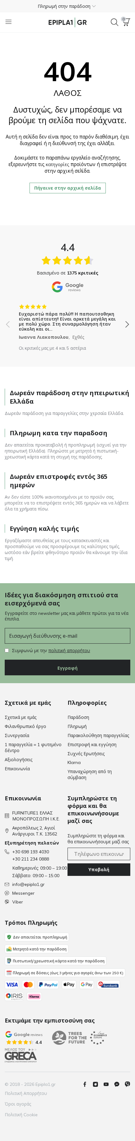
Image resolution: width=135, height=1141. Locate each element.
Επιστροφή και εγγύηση (92, 744)
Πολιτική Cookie (21, 1114)
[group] (67, 320)
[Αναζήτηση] (115, 22)
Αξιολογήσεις (18, 759)
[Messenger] (119, 1084)
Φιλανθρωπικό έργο (25, 726)
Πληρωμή (77, 726)
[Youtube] (108, 1084)
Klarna (74, 762)
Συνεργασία (17, 735)
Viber (17, 902)
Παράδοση (78, 717)
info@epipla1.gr (28, 884)
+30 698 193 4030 (30, 852)
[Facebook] (87, 1084)
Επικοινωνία (17, 769)
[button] (67, 6)
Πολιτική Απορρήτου (26, 1093)
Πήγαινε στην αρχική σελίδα (67, 188)
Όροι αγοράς (18, 1104)
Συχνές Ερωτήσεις (86, 753)
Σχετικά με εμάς (20, 717)
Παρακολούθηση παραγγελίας (98, 735)
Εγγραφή (67, 668)
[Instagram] (98, 1084)
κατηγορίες (57, 164)
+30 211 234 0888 (30, 859)
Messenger (23, 893)
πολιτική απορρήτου (69, 650)
